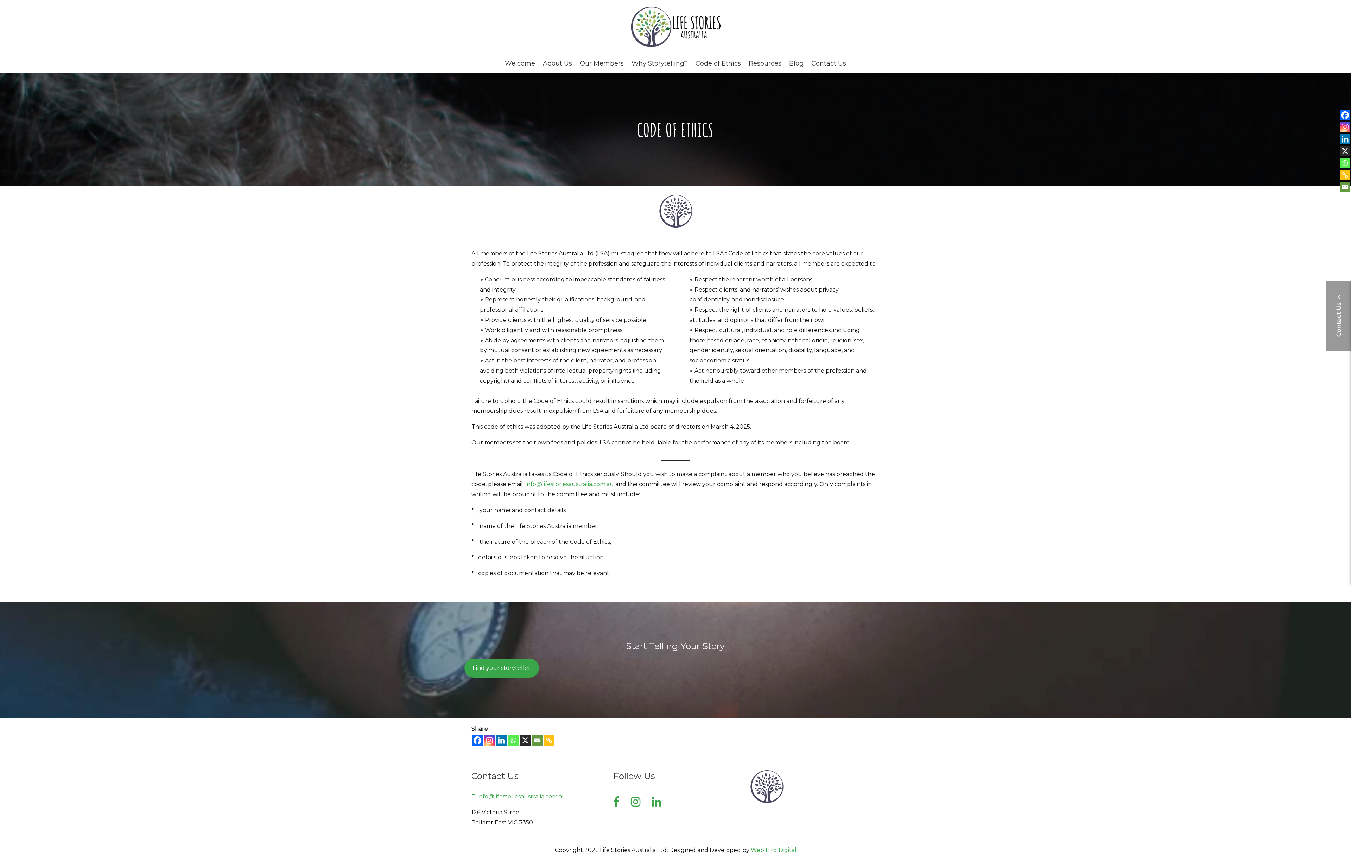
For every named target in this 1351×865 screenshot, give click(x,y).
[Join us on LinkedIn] (656, 802)
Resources (765, 63)
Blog (796, 63)
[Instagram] (489, 740)
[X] (525, 740)
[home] (675, 46)
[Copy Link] (549, 740)
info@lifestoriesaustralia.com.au (570, 484)
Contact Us (828, 63)
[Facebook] (477, 740)
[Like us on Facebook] (616, 802)
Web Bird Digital (774, 850)
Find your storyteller (501, 668)
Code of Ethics (718, 63)
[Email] (537, 740)
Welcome (520, 63)
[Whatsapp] (513, 740)
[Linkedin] (501, 740)
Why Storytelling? (660, 63)
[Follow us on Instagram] (635, 802)
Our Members (602, 63)
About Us (557, 63)
